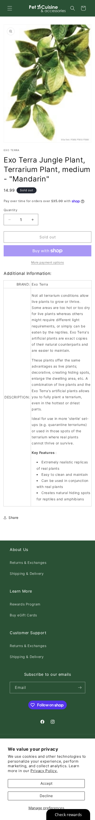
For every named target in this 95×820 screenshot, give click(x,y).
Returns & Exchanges (28, 562)
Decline (46, 795)
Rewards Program (25, 604)
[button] (9, 8)
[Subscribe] (79, 687)
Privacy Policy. (43, 770)
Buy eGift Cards (23, 615)
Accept (46, 783)
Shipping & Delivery (27, 573)
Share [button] (14, 517)
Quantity (10, 210)
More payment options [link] (47, 262)
